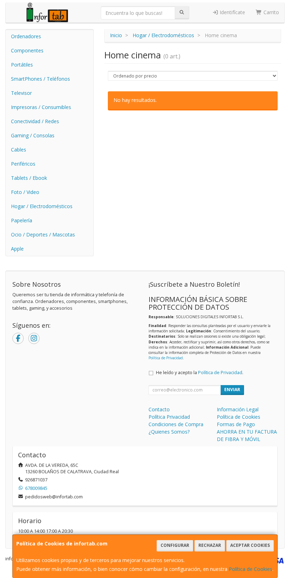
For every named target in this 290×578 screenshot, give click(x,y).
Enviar (232, 390)
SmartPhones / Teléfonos (40, 78)
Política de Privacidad (166, 357)
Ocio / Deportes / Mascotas (43, 234)
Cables (18, 149)
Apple (17, 248)
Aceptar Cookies (250, 545)
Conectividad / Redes (35, 121)
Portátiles (22, 64)
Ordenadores (26, 36)
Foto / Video (25, 192)
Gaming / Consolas (32, 135)
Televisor (21, 93)
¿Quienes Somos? (169, 431)
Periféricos (23, 163)
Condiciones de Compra (176, 424)
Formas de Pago (236, 424)
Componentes (27, 50)
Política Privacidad (169, 416)
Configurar (175, 545)
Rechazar (209, 545)
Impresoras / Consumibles (41, 107)
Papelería (21, 220)
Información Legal (238, 409)
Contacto (159, 409)
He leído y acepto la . (199, 373)
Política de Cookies (250, 569)
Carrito (270, 12)
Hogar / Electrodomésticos (41, 206)
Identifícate (231, 12)
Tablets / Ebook (29, 177)
